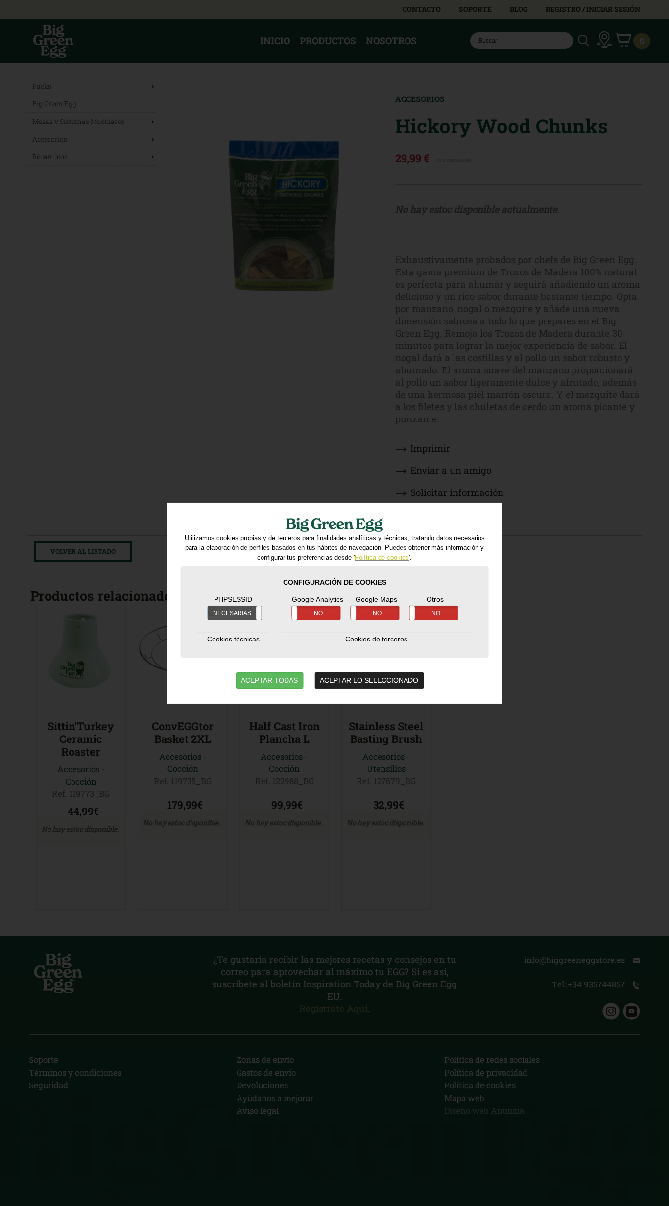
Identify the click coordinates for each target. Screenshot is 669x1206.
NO (318, 613)
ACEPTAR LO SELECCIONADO (369, 680)
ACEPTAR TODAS (269, 680)
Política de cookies (382, 557)
